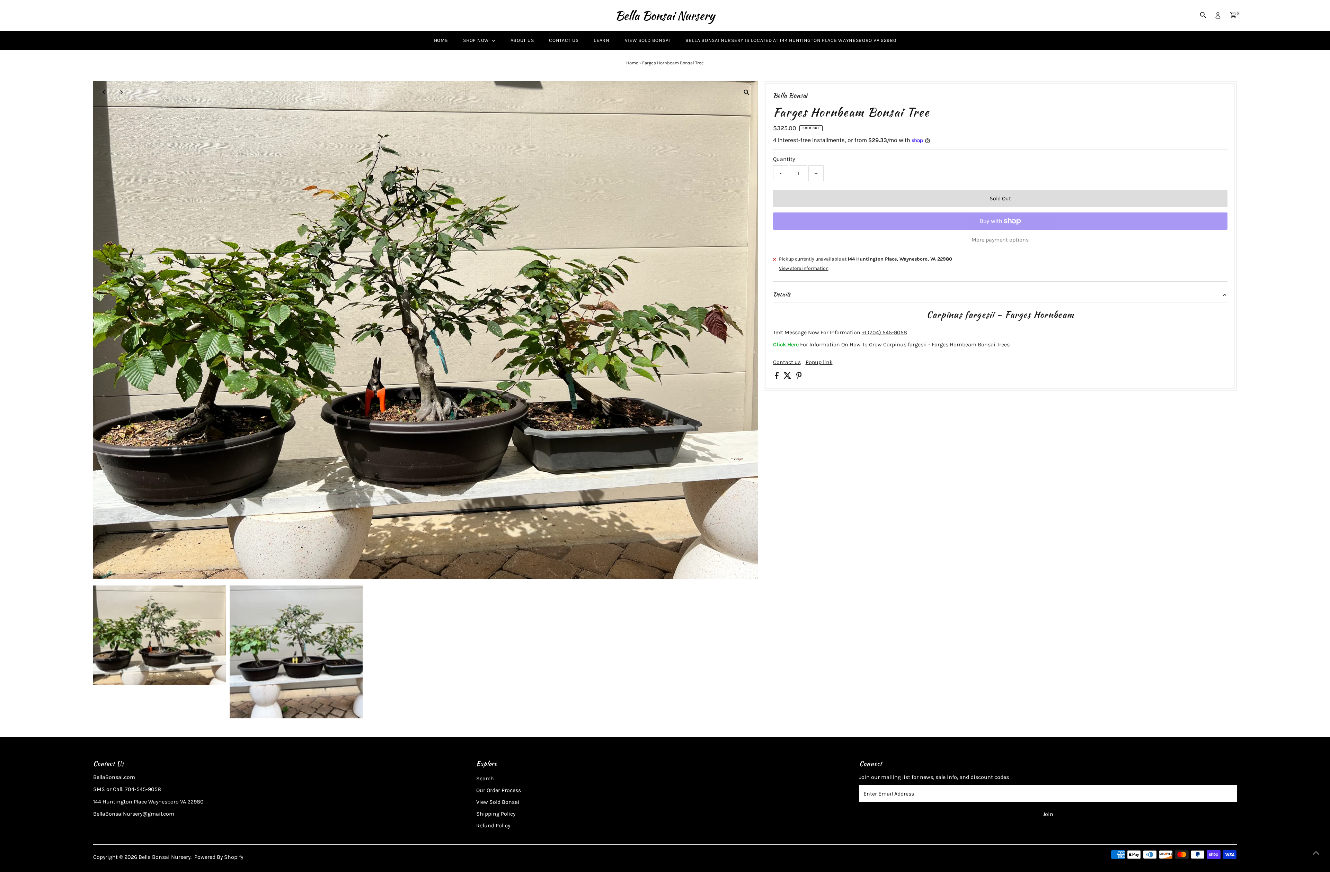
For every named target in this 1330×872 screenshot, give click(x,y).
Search (485, 778)
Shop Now (476, 40)
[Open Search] (1203, 15)
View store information (803, 268)
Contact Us (563, 40)
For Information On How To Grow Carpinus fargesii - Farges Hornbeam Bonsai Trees (891, 344)
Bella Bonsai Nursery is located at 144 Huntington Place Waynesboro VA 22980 (790, 40)
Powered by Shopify (218, 857)
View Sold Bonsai (647, 40)
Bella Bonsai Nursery (665, 15)
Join (1048, 814)
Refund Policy (493, 825)
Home (441, 40)
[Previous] (104, 92)
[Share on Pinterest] (799, 377)
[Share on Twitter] (788, 377)
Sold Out (1000, 198)
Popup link (819, 362)
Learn (602, 40)
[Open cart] (1233, 15)
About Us (522, 40)
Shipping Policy (495, 813)
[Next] (121, 92)
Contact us (787, 362)
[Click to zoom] (747, 92)
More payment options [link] (1000, 239)
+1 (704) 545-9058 (884, 332)
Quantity (784, 159)
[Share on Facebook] (777, 377)
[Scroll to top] (1316, 853)
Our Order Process (498, 790)
